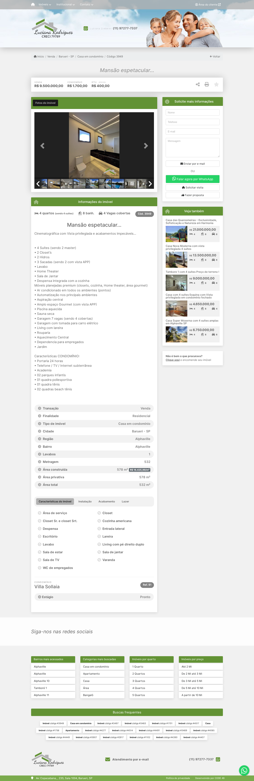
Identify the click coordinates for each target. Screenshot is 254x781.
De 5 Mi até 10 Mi (192, 688)
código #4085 (203, 730)
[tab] (45, 103)
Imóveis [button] (43, 4)
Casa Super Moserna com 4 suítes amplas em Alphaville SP (192, 322)
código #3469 (176, 730)
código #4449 (59, 737)
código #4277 (95, 730)
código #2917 (113, 737)
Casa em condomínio (90, 56)
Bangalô (88, 695)
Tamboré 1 (40, 688)
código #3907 (86, 737)
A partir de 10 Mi (192, 695)
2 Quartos (138, 673)
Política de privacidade (178, 778)
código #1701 (162, 723)
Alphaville (40, 666)
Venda (51, 56)
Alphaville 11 (41, 695)
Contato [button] (85, 4)
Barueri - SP (66, 56)
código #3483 (135, 723)
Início (40, 56)
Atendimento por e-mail (130, 759)
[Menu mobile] (33, 5)
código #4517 (188, 723)
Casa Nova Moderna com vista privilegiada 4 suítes (185, 247)
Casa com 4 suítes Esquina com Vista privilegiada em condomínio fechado (189, 296)
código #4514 (122, 730)
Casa (86, 681)
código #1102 (140, 737)
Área (86, 688)
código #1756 (49, 730)
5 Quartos (138, 695)
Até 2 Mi (187, 666)
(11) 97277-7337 (125, 28)
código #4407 (194, 737)
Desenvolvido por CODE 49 (209, 778)
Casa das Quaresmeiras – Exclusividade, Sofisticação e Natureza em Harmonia (191, 221)
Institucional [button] (64, 4)
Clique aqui (173, 360)
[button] (43, 146)
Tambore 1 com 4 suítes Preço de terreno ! (192, 271)
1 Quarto (137, 666)
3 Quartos (138, 681)
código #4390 (166, 737)
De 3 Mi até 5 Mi (192, 681)
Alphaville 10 (41, 681)
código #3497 (108, 723)
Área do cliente (208, 4)
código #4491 (149, 730)
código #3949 (53, 723)
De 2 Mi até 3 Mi (192, 673)
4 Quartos (138, 688)
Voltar (216, 56)
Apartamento (91, 673)
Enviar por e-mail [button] (194, 163)
